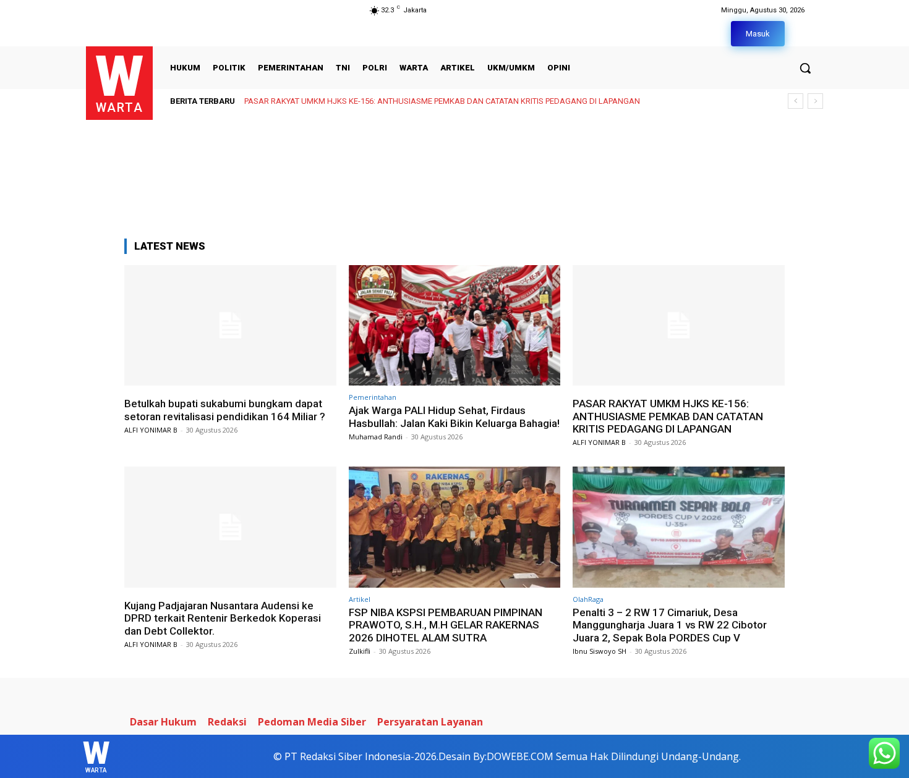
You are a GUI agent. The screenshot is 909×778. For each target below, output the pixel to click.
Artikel (359, 599)
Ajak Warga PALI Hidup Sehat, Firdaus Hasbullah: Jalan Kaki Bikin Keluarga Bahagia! (454, 416)
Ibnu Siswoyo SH (599, 651)
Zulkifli (359, 651)
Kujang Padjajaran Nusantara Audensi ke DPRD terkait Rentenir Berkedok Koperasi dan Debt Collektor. (222, 618)
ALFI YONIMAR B (150, 429)
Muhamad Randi (376, 436)
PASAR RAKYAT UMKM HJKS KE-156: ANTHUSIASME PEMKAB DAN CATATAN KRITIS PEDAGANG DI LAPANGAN (442, 101)
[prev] (795, 101)
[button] (805, 68)
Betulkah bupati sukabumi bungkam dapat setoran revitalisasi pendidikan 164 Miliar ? (224, 409)
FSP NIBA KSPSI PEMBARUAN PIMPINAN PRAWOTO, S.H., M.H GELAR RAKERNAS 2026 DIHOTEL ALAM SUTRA (445, 625)
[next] (815, 101)
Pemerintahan (372, 397)
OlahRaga (588, 599)
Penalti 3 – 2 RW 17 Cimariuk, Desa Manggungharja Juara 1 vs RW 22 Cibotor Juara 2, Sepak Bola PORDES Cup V (670, 625)
